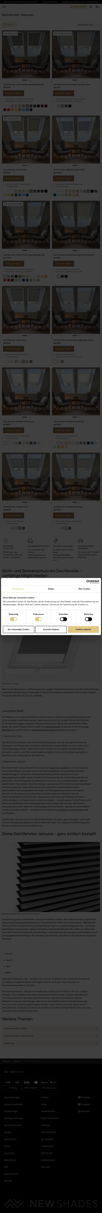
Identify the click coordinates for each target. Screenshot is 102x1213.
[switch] (38, 619)
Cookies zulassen (83, 629)
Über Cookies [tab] (84, 589)
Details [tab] (51, 589)
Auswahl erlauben (51, 629)
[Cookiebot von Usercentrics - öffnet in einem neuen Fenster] (88, 582)
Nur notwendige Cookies (18, 629)
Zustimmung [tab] (17, 589)
